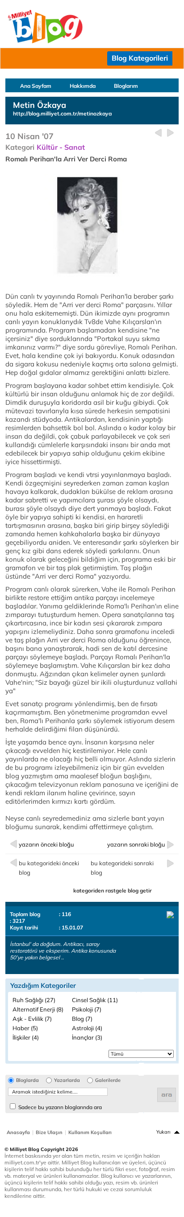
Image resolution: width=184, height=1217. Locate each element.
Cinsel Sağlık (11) (95, 999)
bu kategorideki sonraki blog (122, 867)
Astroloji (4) (87, 1028)
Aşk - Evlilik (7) (32, 1018)
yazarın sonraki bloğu (136, 844)
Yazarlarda (67, 1080)
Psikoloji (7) (86, 1009)
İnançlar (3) (87, 1037)
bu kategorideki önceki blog (49, 867)
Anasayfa (18, 1132)
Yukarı (163, 1132)
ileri (170, 133)
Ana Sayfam (35, 85)
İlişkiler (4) (26, 1037)
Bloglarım (126, 85)
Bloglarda (27, 1080)
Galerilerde (108, 1080)
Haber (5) (25, 1028)
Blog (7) (82, 1018)
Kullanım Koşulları (90, 1132)
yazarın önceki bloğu (46, 844)
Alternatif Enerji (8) (38, 1009)
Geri (158, 133)
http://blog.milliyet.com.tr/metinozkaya (62, 113)
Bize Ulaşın (49, 1132)
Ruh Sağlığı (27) (34, 999)
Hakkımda (83, 85)
